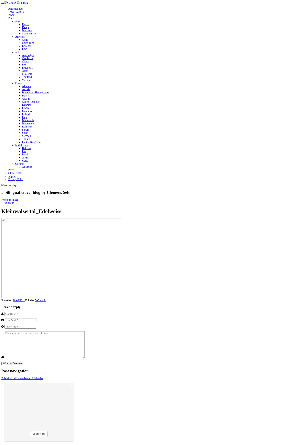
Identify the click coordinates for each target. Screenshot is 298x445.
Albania (26, 86)
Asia (17, 52)
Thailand (27, 76)
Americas (20, 36)
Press (11, 169)
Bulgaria (26, 95)
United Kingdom (31, 142)
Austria (26, 89)
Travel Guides (16, 11)
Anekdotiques (15, 8)
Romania (27, 126)
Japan (25, 70)
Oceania (19, 163)
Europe (19, 83)
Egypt (25, 24)
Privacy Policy (16, 179)
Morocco (27, 30)
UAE (25, 160)
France (25, 107)
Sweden (26, 135)
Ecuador (26, 45)
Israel (25, 154)
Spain (25, 132)
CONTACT (15, 173)
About (11, 14)
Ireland (26, 114)
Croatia (26, 98)
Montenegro (28, 123)
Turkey (26, 138)
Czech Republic (30, 101)
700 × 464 (40, 300)
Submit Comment (13, 363)
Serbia (25, 129)
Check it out (38, 433)
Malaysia (27, 73)
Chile (25, 39)
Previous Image (9, 199)
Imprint (12, 176)
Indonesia (27, 67)
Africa (18, 21)
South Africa (29, 33)
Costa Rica (28, 42)
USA (25, 49)
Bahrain (26, 148)
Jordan (25, 157)
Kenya (25, 27)
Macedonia (28, 120)
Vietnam (26, 80)
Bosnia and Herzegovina (35, 92)
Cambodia (27, 58)
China (25, 61)
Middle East (21, 145)
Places (11, 18)
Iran (24, 151)
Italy (24, 117)
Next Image (7, 202)
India (25, 64)
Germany (27, 111)
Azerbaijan (28, 55)
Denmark (27, 104)
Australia (27, 166)
